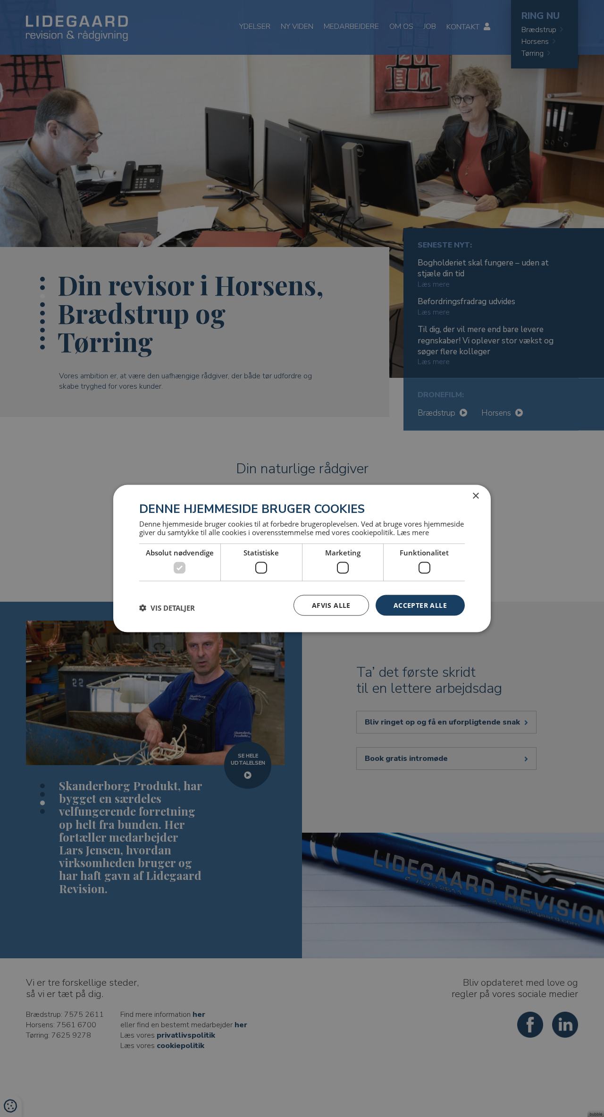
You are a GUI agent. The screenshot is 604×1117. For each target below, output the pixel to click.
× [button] (475, 495)
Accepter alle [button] (420, 604)
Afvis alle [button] (331, 604)
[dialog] (302, 558)
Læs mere (413, 532)
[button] (167, 607)
